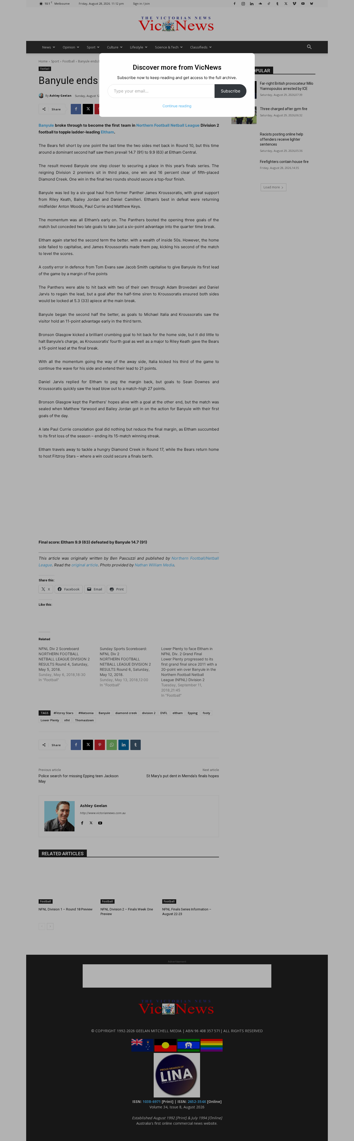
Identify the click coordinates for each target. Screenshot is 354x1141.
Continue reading (177, 106)
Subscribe (230, 91)
